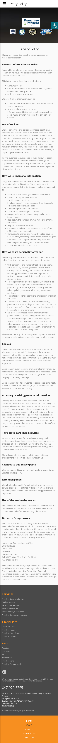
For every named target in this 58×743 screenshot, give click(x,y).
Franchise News (8, 661)
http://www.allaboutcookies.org (15, 163)
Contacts (29, 737)
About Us (5, 648)
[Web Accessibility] (54, 25)
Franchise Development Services (14, 615)
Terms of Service (9, 703)
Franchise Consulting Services (13, 599)
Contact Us (6, 651)
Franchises (29, 733)
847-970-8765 (12, 687)
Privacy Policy (8, 705)
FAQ (3, 654)
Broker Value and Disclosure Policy (17, 701)
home (29, 721)
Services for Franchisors (11, 605)
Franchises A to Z (8, 627)
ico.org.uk (33, 537)
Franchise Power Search (11, 633)
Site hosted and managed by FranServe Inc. (18, 710)
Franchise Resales (9, 636)
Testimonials (7, 658)
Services (29, 729)
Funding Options (8, 602)
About (29, 725)
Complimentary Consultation (13, 612)
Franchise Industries (9, 630)
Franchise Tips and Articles (12, 664)
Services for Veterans (10, 608)
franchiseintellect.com (11, 57)
